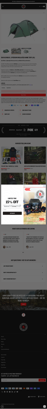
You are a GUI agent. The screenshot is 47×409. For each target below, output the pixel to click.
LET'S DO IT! (12, 213)
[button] (2, 406)
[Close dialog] (44, 186)
